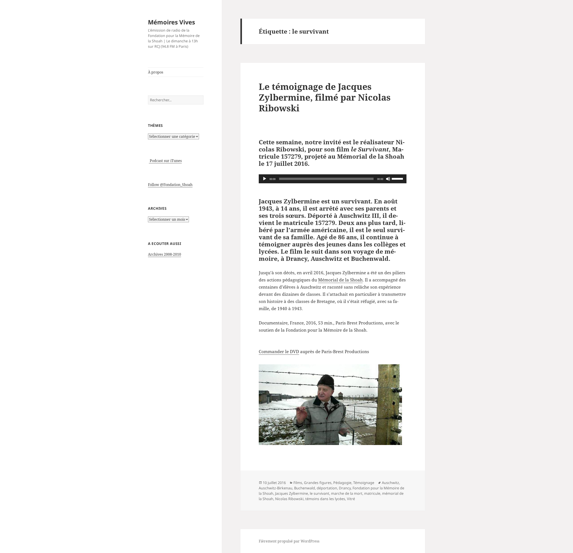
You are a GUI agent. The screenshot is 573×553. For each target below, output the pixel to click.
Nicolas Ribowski (289, 498)
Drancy (345, 488)
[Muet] (388, 179)
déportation (327, 488)
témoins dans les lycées (325, 498)
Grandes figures (317, 482)
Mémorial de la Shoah (340, 280)
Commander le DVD (279, 351)
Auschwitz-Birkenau (275, 488)
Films (297, 482)
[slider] (398, 178)
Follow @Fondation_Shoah (170, 184)
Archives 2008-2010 (164, 254)
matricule (372, 493)
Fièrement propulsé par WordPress (289, 541)
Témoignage (363, 482)
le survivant (319, 493)
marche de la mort (346, 493)
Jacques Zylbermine (291, 493)
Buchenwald (304, 488)
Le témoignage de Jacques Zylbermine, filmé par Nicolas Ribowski (325, 97)
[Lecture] (264, 179)
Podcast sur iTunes (165, 160)
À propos (155, 72)
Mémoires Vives (171, 22)
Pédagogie (342, 482)
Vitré (351, 498)
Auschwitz (390, 482)
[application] (332, 178)
